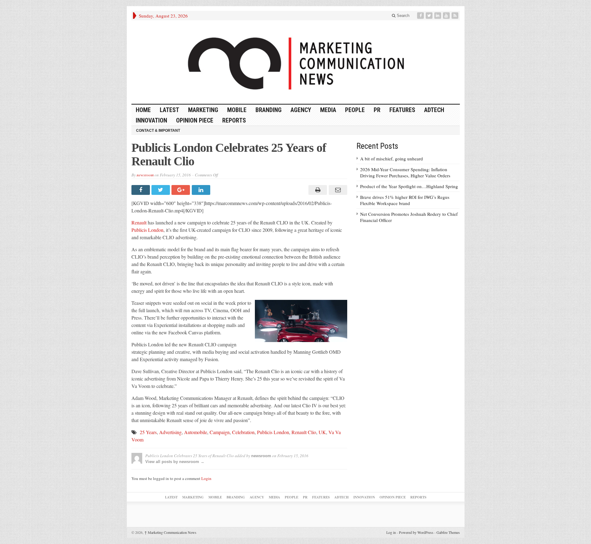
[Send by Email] (337, 190)
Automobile (195, 432)
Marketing (203, 110)
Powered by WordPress (416, 532)
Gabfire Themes (448, 532)
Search (402, 15)
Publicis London (147, 230)
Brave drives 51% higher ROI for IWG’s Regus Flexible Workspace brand (404, 200)
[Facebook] (421, 15)
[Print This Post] (317, 190)
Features (402, 110)
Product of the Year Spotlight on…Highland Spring (409, 186)
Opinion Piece (194, 120)
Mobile (237, 110)
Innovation (151, 120)
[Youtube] (447, 15)
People (355, 110)
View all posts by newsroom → (174, 461)
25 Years (148, 432)
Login (206, 478)
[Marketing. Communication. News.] (295, 62)
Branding (268, 110)
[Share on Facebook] (141, 190)
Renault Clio (303, 432)
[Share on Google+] (181, 190)
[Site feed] (455, 15)
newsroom (145, 175)
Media (328, 110)
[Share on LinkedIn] (202, 190)
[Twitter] (429, 15)
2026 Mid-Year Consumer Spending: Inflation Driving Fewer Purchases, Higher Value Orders (405, 172)
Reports (234, 120)
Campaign (220, 432)
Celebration (243, 432)
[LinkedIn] (438, 15)
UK (322, 432)
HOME (143, 110)
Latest (169, 110)
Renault (139, 222)
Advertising (170, 432)
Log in (391, 532)
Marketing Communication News (170, 532)
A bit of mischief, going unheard (391, 158)
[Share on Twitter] (161, 190)
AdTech (434, 110)
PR (377, 110)
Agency (301, 110)
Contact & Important (158, 130)
